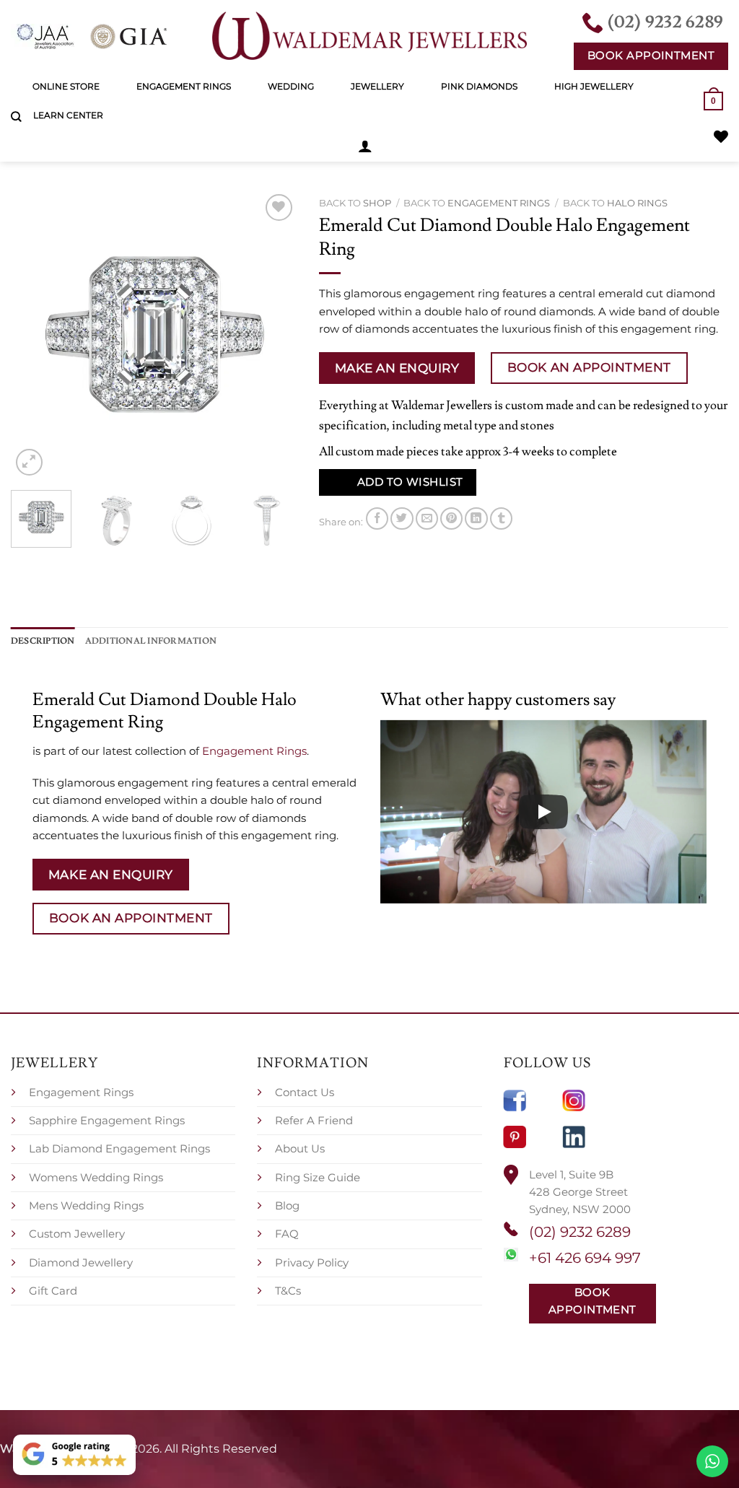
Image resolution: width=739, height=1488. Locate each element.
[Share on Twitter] (401, 518)
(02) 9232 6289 (580, 1231)
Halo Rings (637, 203)
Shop (377, 203)
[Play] (543, 812)
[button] (365, 146)
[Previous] (35, 335)
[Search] (16, 117)
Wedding (291, 86)
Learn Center (68, 115)
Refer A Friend (314, 1120)
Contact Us (304, 1092)
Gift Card (53, 1290)
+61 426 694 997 (585, 1257)
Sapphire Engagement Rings (107, 1120)
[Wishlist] (721, 136)
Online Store (66, 86)
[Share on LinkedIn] (476, 518)
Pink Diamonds (479, 86)
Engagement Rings (183, 86)
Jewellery (377, 86)
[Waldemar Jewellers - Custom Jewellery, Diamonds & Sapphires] (369, 36)
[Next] (274, 335)
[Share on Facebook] (377, 518)
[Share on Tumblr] (501, 518)
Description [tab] (43, 641)
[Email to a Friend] (427, 518)
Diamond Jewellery (81, 1262)
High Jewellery (594, 86)
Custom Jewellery (77, 1233)
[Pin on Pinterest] (451, 518)
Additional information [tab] (151, 641)
